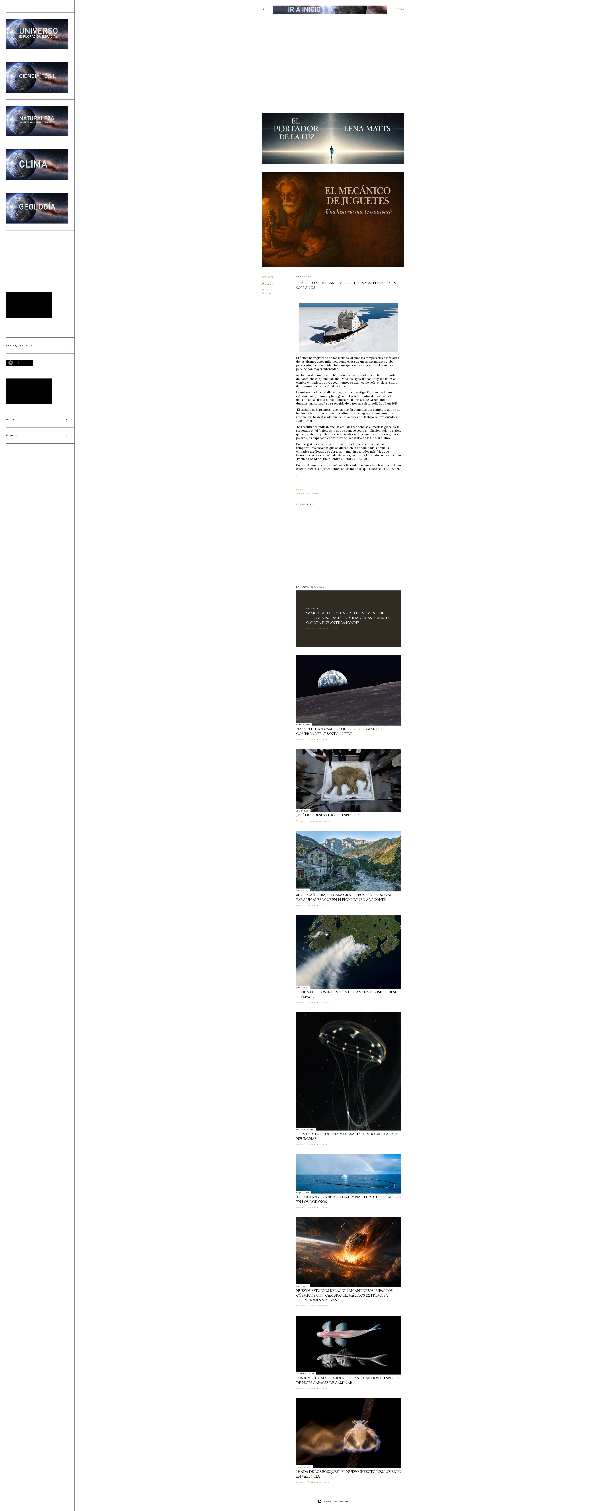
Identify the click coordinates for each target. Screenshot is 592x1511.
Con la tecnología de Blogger (335, 1501)
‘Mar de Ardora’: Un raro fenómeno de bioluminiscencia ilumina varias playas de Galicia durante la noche (348, 618)
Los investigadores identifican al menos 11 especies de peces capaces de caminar (347, 1380)
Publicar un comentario (328, 628)
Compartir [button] (267, 277)
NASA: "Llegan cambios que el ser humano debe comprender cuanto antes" (342, 731)
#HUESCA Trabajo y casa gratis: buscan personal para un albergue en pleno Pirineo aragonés (344, 897)
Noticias (266, 293)
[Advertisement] (330, 36)
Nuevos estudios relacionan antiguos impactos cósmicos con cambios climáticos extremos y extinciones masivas (344, 1295)
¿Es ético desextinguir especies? (327, 815)
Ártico (265, 289)
